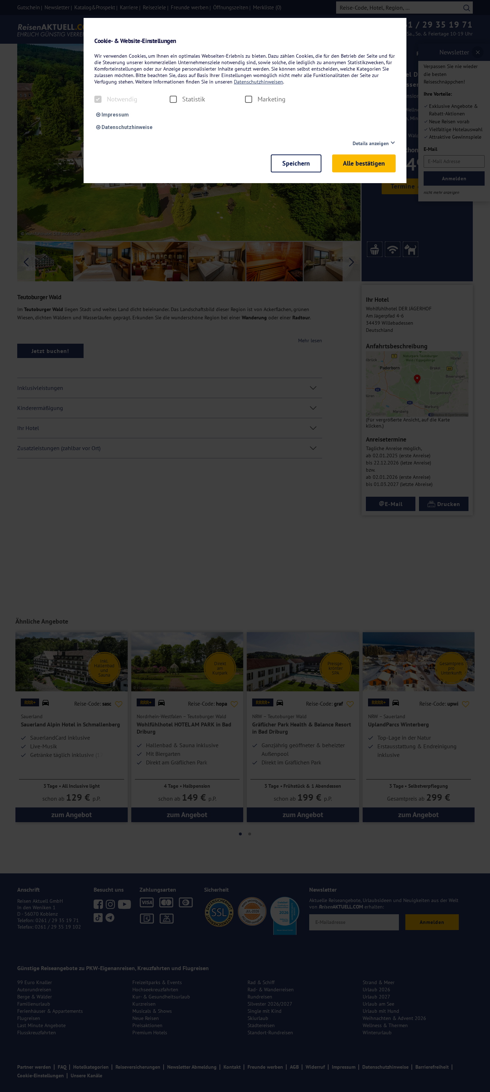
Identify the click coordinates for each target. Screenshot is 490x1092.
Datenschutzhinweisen (258, 81)
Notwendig (122, 99)
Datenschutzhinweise (126, 127)
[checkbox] (98, 99)
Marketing (272, 99)
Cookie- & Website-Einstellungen (135, 41)
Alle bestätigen (364, 163)
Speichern (296, 163)
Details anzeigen (371, 143)
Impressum (114, 115)
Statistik (193, 99)
